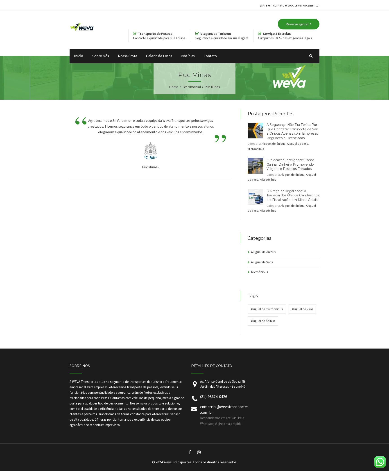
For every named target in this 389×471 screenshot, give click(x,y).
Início (78, 55)
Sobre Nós (100, 55)
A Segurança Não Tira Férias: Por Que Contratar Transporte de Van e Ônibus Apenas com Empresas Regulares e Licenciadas (292, 131)
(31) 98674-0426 (213, 396)
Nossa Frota (127, 55)
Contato (210, 55)
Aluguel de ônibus (273, 144)
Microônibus (256, 149)
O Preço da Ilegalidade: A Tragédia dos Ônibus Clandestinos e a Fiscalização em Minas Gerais (293, 195)
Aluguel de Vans (297, 144)
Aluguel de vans (302, 309)
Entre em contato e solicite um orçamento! (289, 5)
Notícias (188, 55)
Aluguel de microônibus (267, 309)
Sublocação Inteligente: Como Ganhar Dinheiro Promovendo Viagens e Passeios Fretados (290, 164)
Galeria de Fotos (159, 55)
